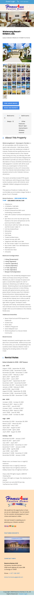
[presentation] (5, 544)
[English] (5, 526)
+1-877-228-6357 (24, 1)
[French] (8, 526)
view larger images (10, 103)
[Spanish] (15, 526)
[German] (10, 526)
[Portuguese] (13, 526)
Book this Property (11, 108)
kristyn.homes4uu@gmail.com (13, 577)
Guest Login (10, 1)
